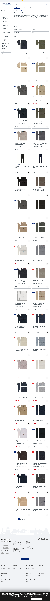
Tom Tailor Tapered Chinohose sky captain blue (21, 487)
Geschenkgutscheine (5, 51)
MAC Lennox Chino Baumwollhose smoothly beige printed (21, 350)
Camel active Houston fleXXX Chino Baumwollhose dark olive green (40, 121)
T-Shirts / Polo (4, 46)
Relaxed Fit (6, 36)
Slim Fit (5, 39)
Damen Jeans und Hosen (6, 562)
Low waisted (6, 35)
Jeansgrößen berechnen (30, 548)
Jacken (3, 42)
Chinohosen (6, 33)
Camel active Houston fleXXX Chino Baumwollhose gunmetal (40, 144)
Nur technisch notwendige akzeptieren (24, 598)
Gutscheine (28, 542)
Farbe (33, 23)
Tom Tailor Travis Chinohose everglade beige (22, 510)
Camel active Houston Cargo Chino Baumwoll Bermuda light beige (21, 76)
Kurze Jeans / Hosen (6, 18)
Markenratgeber (28, 546)
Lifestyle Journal (28, 547)
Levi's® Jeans (5, 22)
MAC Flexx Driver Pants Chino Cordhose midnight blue (20, 327)
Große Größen (5, 28)
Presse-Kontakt (28, 541)
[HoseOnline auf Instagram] (39, 539)
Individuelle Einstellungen (13, 598)
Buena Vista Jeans (4, 573)
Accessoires (4, 48)
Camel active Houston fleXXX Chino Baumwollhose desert (21, 144)
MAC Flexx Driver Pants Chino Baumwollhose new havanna (38, 281)
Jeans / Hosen (4, 17)
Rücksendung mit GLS (16, 551)
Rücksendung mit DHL (17, 550)
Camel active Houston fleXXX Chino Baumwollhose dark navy (21, 121)
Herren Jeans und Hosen (31, 562)
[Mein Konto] (34, 4)
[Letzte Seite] (24, 519)
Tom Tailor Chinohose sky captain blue (40, 417)
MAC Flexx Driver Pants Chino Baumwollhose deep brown (38, 213)
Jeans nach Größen (6, 29)
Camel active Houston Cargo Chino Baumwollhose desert (39, 76)
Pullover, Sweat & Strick (6, 43)
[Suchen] (23, 4)
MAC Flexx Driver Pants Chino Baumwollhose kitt (20, 258)
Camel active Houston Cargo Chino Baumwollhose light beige (39, 98)
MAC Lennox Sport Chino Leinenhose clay (22, 373)
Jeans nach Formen (6, 32)
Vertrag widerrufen (25, 559)
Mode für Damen (4, 13)
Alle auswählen (36, 598)
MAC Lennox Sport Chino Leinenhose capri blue (40, 350)
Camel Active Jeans (41, 573)
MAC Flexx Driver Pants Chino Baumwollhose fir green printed (39, 236)
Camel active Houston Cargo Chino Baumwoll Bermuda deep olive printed (40, 53)
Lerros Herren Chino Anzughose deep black (22, 167)
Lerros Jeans (5, 21)
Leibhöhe (34, 26)
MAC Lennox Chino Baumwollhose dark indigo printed (40, 327)
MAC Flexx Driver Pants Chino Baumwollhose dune (20, 236)
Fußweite (34, 29)
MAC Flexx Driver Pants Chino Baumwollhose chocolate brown (39, 190)
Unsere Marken (4, 49)
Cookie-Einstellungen (16, 554)
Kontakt (27, 538)
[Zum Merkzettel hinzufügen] (29, 58)
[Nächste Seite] (22, 519)
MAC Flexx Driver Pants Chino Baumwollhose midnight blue (20, 281)
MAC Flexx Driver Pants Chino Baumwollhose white (20, 304)
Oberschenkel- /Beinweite (19, 29)
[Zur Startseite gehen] (6, 4)
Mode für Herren (4, 15)
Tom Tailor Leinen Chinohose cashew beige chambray (22, 441)
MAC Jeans (5, 24)
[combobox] (17, 4)
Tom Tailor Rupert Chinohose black (39, 440)
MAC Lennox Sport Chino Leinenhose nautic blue (22, 395)
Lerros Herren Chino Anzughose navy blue (40, 167)
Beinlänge (16, 26)
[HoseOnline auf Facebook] (42, 539)
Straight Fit (5, 40)
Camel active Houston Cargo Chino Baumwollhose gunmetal (21, 98)
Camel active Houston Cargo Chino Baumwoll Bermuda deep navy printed (22, 53)
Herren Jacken (29, 579)
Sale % (2, 53)
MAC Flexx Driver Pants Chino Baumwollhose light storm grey (39, 258)
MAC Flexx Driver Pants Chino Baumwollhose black (20, 190)
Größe (15, 23)
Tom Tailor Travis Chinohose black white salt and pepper (39, 487)
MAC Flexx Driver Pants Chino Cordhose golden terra (38, 304)
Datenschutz (15, 543)
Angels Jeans (15, 565)
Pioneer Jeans (5, 25)
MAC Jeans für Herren (29, 565)
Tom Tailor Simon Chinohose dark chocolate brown (21, 464)
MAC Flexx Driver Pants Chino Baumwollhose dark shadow (20, 213)
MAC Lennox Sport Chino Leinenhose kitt (40, 373)
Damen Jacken (4, 579)
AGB (14, 538)
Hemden (3, 45)
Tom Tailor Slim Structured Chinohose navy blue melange (40, 464)
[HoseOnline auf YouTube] (47, 539)
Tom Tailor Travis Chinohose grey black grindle (40, 510)
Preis (33, 32)
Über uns (27, 543)
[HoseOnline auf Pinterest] (44, 539)
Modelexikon (28, 549)
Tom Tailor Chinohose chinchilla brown (22, 417)
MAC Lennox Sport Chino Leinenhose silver (40, 395)
